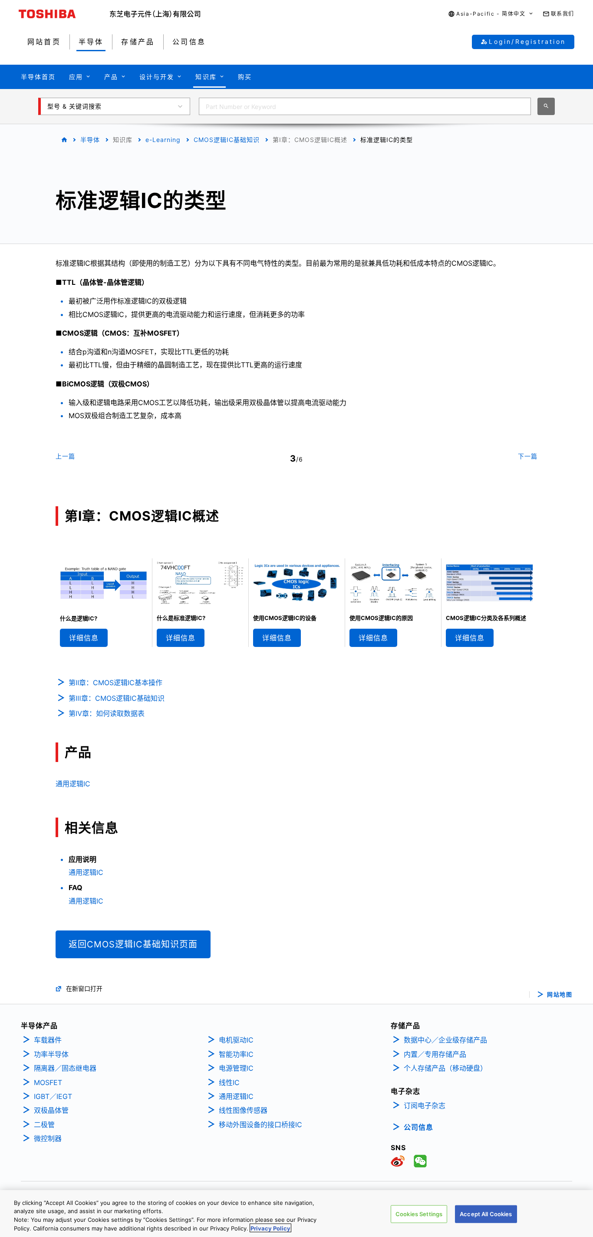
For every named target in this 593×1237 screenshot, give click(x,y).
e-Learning (163, 139)
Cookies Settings (418, 1214)
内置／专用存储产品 (435, 1054)
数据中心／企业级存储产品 (445, 1040)
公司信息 (418, 1127)
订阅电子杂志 (424, 1105)
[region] (296, 1213)
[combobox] (365, 106)
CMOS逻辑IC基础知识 (227, 139)
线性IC (229, 1082)
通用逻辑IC (73, 783)
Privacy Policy (270, 1227)
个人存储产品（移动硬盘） (445, 1068)
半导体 (90, 139)
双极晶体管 (51, 1110)
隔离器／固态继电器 (65, 1068)
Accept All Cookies (486, 1214)
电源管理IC (236, 1068)
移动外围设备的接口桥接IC (260, 1124)
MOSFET (48, 1082)
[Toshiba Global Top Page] (64, 14)
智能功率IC (236, 1054)
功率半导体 (51, 1054)
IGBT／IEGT (53, 1096)
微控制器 (48, 1138)
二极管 (44, 1124)
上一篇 (65, 456)
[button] (491, 14)
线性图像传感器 (243, 1110)
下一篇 (527, 456)
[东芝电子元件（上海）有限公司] (155, 14)
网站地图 (559, 994)
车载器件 (48, 1040)
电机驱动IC (236, 1040)
